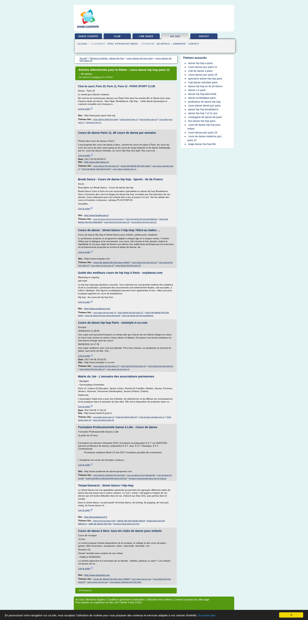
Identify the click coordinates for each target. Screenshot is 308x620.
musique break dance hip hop (126, 524)
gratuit (204, 36)
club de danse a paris (200, 71)
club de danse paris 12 (129, 119)
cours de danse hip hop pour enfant (111, 262)
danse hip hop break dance (131, 520)
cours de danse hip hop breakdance (141, 219)
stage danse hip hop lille (202, 144)
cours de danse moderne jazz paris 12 (204, 138)
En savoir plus (206, 615)
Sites (110, 44)
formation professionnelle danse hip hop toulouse (148, 478)
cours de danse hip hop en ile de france (108, 219)
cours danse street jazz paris (105, 119)
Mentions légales (95, 599)
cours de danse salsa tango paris (96, 169)
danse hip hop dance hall (104, 521)
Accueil (82, 44)
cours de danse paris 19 (103, 420)
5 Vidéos (96, 77)
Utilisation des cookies (159, 599)
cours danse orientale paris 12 (124, 169)
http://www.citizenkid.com (97, 575)
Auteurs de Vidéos (126, 44)
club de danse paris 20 (148, 119)
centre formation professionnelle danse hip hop (106, 478)
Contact (194, 44)
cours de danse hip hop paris (135, 166)
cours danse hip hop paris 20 (128, 265)
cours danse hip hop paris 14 (106, 366)
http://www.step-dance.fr (96, 162)
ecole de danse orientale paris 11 (151, 417)
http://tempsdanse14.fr (95, 517)
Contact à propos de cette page (191, 599)
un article (163, 44)
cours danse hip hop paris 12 (106, 166)
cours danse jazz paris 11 (202, 67)
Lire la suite (84, 109)
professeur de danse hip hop (204, 101)
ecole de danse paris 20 (126, 417)
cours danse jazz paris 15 (202, 74)
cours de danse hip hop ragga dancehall (102, 315)
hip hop (175, 36)
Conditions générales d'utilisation (126, 599)
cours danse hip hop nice (141, 579)
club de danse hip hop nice (97, 582)
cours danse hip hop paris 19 (102, 265)
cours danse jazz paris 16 (202, 132)
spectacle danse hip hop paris (205, 78)
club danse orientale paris (203, 82)
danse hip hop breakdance (203, 109)
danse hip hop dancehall (202, 94)
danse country (88, 36)
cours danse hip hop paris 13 (144, 262)
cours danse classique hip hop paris (109, 475)
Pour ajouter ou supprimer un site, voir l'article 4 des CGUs (108, 602)
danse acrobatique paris (202, 97)
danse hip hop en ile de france (205, 86)
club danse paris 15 (93, 122)
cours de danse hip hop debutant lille (141, 475)
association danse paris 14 (103, 417)
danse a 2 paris (197, 90)
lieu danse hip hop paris (201, 121)
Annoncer (179, 44)
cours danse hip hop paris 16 (116, 222)
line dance (146, 36)
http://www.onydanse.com (97, 308)
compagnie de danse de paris (205, 117)
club (117, 36)
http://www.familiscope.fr (96, 215)
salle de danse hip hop (100, 523)
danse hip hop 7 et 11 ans (202, 113)
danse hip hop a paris (200, 63)
